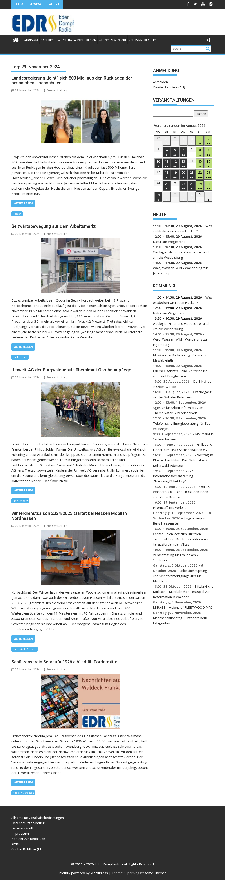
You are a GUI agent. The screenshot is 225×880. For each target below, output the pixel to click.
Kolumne (135, 40)
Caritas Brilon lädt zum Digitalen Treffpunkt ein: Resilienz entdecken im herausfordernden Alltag (181, 539)
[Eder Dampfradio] (16, 39)
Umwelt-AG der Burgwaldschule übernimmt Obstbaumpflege (71, 370)
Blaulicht (151, 40)
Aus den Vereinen (23, 792)
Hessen (17, 213)
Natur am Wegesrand (169, 241)
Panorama (30, 40)
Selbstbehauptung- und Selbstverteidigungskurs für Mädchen (180, 575)
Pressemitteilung (57, 90)
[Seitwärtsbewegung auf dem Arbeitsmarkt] (80, 265)
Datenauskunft (22, 828)
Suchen (200, 114)
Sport (122, 40)
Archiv (15, 844)
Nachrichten (50, 40)
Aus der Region (85, 40)
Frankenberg (20, 500)
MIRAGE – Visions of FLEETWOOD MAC (182, 607)
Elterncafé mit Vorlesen (170, 507)
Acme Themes (156, 873)
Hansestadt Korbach (24, 649)
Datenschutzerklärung (28, 823)
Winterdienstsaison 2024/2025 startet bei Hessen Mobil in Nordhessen (69, 516)
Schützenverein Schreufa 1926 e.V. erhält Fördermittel (64, 661)
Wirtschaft (107, 40)
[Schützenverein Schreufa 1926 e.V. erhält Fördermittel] (80, 701)
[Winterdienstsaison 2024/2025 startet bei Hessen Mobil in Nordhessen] (80, 557)
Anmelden (160, 82)
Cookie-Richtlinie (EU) (169, 87)
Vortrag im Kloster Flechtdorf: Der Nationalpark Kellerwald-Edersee (183, 460)
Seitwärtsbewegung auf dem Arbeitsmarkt (53, 226)
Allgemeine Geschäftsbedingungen (37, 817)
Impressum (20, 833)
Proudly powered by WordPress (83, 873)
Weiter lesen (23, 203)
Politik (67, 40)
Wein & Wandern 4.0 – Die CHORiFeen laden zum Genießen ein (181, 491)
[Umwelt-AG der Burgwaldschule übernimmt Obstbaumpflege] (80, 409)
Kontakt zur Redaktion (28, 838)
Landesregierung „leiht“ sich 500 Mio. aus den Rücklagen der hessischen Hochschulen (71, 80)
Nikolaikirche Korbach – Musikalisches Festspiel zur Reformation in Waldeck (183, 591)
